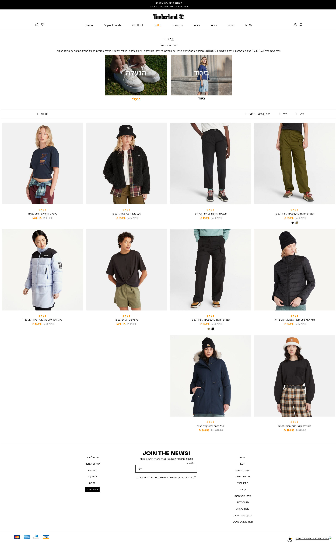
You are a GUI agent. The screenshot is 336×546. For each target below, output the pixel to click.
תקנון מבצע (242, 483)
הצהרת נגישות (243, 470)
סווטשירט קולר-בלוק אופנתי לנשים (294, 426)
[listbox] (294, 223)
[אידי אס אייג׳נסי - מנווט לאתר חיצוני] (314, 540)
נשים (169, 45)
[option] (297, 223)
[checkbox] (136, 78)
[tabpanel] (201, 78)
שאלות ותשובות (92, 463)
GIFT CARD (243, 502)
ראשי (175, 45)
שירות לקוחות (92, 457)
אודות (242, 457)
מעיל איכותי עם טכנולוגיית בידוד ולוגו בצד (42, 319)
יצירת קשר (92, 476)
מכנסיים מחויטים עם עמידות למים (211, 213)
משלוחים (92, 470)
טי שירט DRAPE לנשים (126, 319)
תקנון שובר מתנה (242, 496)
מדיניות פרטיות (243, 476)
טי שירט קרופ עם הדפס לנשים (42, 213)
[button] (300, 24)
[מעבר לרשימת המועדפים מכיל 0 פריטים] (42, 24)
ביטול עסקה (92, 489)
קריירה (243, 489)
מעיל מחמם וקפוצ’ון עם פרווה (211, 426)
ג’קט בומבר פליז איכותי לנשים (126, 213)
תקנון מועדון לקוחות (243, 515)
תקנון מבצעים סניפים (243, 521)
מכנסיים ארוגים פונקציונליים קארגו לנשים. (294, 213)
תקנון (242, 463)
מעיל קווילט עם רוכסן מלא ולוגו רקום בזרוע (295, 319)
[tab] (300, 114)
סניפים (92, 483)
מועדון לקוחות (242, 508)
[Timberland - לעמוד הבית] (168, 14)
